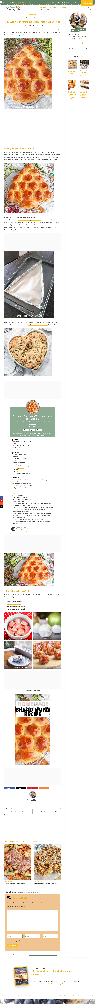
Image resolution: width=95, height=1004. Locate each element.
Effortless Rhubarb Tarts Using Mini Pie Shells (45, 883)
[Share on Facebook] (1, 497)
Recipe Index (24, 996)
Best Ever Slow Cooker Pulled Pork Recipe (47, 810)
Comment (11, 912)
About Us (9, 996)
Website (45, 936)
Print (26, 430)
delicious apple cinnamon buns (38, 325)
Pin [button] (33, 430)
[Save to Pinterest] (1, 500)
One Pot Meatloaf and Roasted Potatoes (15, 883)
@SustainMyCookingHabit (28, 529)
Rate (39, 430)
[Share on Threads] (1, 506)
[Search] (86, 49)
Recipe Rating (11, 906)
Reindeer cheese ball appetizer (17, 609)
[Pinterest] (78, 2)
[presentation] (17, 862)
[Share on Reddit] (1, 503)
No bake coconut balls (14, 604)
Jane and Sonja (27, 25)
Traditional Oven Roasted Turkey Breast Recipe (16, 811)
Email (27, 936)
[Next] (60, 865)
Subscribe (31, 996)
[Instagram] (75, 2)
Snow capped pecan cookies (16, 606)
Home (47, 2)
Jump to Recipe (58, 29)
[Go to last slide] (4, 865)
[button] (29, 14)
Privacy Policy (16, 996)
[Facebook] (72, 2)
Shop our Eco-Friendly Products (62, 2)
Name (9, 936)
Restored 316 (90, 996)
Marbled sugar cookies (14, 601)
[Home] (26, 17)
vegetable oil (20, 468)
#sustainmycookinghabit (23, 531)
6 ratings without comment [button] (30, 892)
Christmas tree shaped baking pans (29, 220)
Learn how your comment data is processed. (43, 955)
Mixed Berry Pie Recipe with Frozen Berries (84, 96)
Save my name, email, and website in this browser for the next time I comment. (30, 941)
